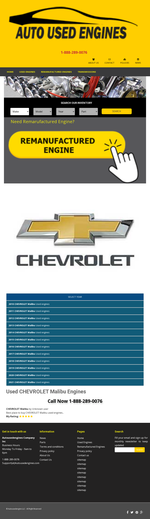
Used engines (29, 303)
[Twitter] (132, 512)
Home (10, 71)
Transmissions (87, 71)
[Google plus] (141, 512)
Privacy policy (47, 451)
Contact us (83, 455)
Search (139, 449)
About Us (93, 62)
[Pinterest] (136, 512)
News (138, 62)
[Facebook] (127, 512)
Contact (109, 62)
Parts (43, 442)
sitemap (81, 459)
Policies (124, 62)
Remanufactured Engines (91, 446)
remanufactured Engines (56, 71)
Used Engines (27, 71)
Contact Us (46, 459)
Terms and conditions (52, 446)
